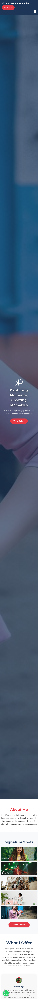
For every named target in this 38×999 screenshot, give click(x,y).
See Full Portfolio (19, 925)
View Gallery (19, 421)
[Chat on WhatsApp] (6, 993)
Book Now (8, 7)
